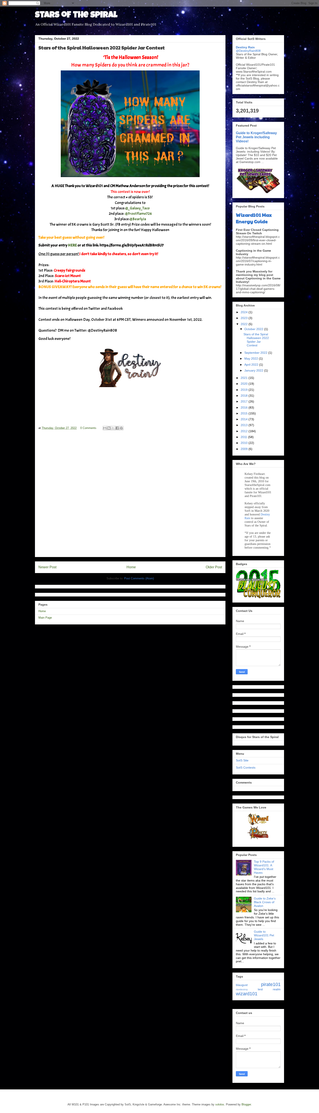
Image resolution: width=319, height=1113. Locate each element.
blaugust (242, 985)
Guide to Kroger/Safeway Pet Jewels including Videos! (256, 137)
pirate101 (271, 984)
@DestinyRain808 (248, 50)
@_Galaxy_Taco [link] (137, 208)
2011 (244, 437)
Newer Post (47, 567)
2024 (244, 312)
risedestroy (242, 989)
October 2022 (254, 329)
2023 (244, 318)
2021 (244, 378)
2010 (244, 443)
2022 (244, 324)
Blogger (246, 1104)
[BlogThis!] (109, 428)
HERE (72, 245)
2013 (244, 425)
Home (131, 567)
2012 (244, 431)
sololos (219, 1104)
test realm (269, 989)
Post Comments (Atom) (139, 578)
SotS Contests (245, 767)
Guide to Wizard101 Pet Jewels (264, 935)
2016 (244, 407)
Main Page (45, 617)
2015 (244, 413)
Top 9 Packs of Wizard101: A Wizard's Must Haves (264, 867)
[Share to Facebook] (117, 428)
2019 (244, 389)
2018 (244, 395)
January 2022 (254, 370)
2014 (244, 419)
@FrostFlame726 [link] (138, 213)
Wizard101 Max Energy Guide (254, 218)
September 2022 (256, 352)
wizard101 (246, 993)
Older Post (214, 567)
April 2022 (251, 364)
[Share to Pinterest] (121, 428)
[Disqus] (130, 495)
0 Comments (88, 428)
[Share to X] (113, 428)
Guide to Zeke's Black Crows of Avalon (265, 902)
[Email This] (105, 428)
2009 (244, 449)
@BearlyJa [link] (138, 219)
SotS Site (242, 760)
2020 (244, 383)
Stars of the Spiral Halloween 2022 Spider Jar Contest (256, 339)
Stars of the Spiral (76, 15)
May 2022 (251, 358)
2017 (244, 401)
